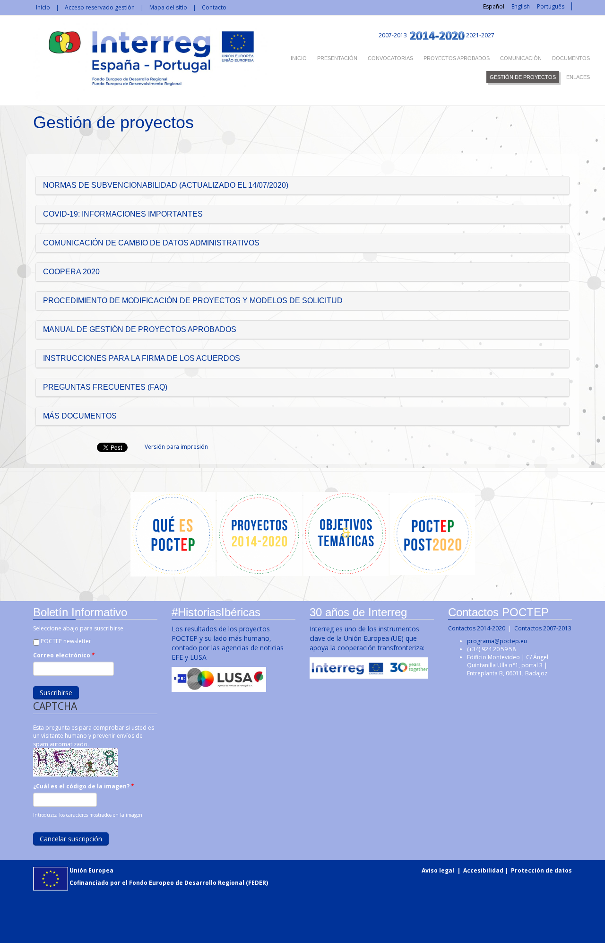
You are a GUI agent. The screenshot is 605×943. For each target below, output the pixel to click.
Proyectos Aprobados (457, 58)
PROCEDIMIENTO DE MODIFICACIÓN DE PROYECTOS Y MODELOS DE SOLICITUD (193, 301)
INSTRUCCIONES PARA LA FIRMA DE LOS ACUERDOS (141, 358)
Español (493, 6)
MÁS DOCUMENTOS (80, 416)
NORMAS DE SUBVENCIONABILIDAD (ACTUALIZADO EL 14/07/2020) (165, 185)
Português (550, 6)
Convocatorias (390, 58)
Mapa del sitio (168, 7)
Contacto (214, 7)
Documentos (571, 58)
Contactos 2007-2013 (542, 628)
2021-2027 (480, 35)
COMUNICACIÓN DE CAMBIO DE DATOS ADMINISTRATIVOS (151, 243)
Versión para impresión (176, 447)
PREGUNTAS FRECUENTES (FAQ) (105, 387)
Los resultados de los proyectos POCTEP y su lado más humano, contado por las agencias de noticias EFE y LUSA (228, 643)
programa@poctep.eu (497, 641)
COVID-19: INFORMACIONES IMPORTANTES (123, 214)
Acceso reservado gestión (100, 7)
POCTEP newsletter (66, 641)
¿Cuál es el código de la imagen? (83, 786)
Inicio (43, 7)
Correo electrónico (64, 655)
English (520, 6)
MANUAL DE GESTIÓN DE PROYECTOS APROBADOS (139, 329)
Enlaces (578, 77)
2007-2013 (392, 35)
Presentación (337, 58)
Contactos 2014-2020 (476, 628)
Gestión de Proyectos (523, 77)
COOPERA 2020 (71, 272)
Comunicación (521, 58)
